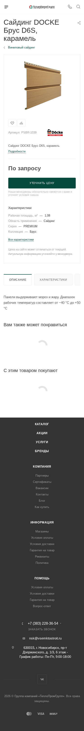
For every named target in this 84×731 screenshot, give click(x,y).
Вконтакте (42, 679)
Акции (42, 433)
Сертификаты (42, 482)
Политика (42, 563)
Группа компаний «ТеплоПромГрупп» (39, 696)
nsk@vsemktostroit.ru (45, 638)
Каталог (42, 424)
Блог (42, 500)
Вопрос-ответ (42, 606)
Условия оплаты (42, 537)
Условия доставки (42, 544)
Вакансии (42, 488)
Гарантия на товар (42, 550)
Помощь (42, 578)
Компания (42, 466)
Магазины (42, 531)
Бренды (42, 451)
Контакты (42, 494)
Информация (42, 522)
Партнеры (42, 475)
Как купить (42, 507)
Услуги (42, 442)
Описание (17, 279)
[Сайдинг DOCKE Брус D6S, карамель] (42, 85)
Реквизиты (42, 556)
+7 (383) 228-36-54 (43, 623)
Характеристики (53, 279)
